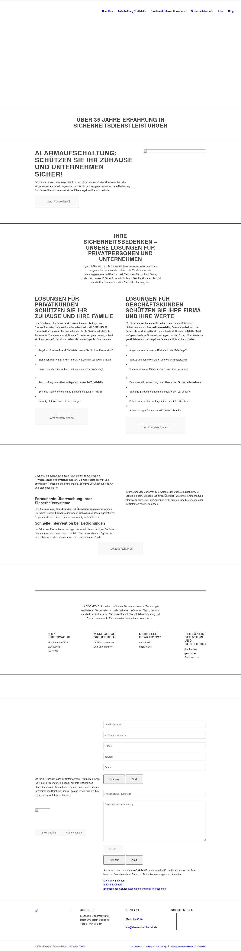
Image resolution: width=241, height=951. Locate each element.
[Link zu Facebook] (173, 921)
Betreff (107, 788)
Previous (114, 779)
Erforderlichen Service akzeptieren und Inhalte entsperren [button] (134, 888)
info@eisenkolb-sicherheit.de (141, 927)
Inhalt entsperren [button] (112, 884)
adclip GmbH (79, 946)
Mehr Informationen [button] (113, 880)
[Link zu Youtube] (173, 916)
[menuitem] (107, 11)
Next (134, 779)
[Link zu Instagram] (173, 927)
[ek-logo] (30, 11)
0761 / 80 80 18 (134, 919)
